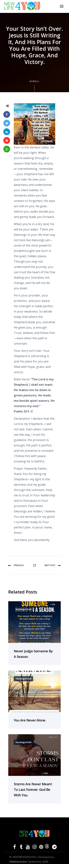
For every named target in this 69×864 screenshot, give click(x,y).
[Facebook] (6, 114)
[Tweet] (6, 123)
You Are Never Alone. (30, 720)
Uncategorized (23, 609)
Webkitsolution (18, 861)
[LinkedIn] (6, 131)
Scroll (34, 81)
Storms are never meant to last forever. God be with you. (33, 789)
